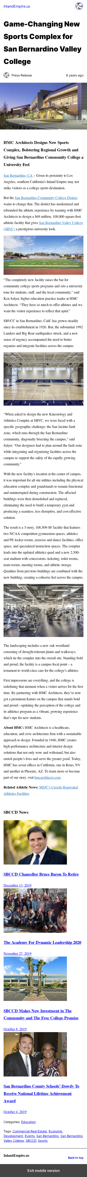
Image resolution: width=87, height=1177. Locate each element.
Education (28, 1122)
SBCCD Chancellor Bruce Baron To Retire (41, 874)
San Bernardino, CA (18, 175)
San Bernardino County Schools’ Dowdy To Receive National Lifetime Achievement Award (41, 1093)
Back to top (75, 1157)
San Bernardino (47, 1136)
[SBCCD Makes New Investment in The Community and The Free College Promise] (35, 999)
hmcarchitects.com (47, 777)
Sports (43, 1140)
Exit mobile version (43, 1170)
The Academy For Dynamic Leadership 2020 (42, 942)
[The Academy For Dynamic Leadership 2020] (35, 931)
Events (30, 1136)
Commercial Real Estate (29, 1131)
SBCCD (31, 1140)
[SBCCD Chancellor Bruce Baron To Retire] (35, 863)
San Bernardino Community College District (46, 197)
